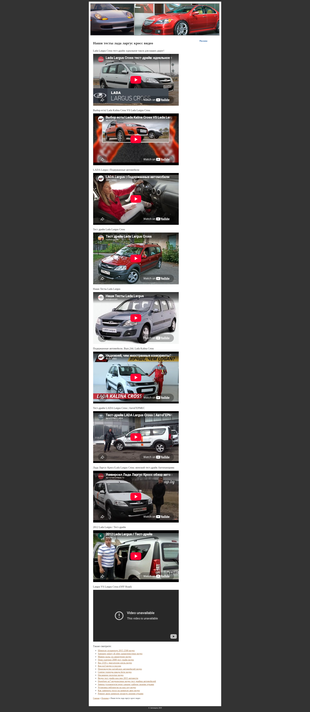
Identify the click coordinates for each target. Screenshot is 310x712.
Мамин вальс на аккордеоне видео (114, 657)
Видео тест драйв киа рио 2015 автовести (118, 678)
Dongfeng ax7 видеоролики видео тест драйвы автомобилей (127, 681)
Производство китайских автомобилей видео (120, 669)
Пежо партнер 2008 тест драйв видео (116, 660)
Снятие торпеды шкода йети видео (115, 672)
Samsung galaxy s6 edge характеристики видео (120, 653)
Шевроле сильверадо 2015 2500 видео (116, 650)
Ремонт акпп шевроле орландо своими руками (120, 693)
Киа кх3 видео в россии (109, 666)
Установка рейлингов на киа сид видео (117, 687)
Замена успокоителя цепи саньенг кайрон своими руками (126, 684)
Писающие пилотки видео (111, 675)
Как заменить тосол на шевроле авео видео (119, 690)
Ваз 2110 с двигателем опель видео (115, 663)
